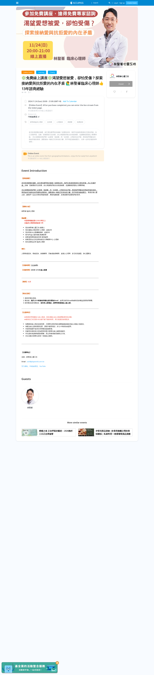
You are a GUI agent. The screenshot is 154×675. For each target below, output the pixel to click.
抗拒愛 (49, 122)
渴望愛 (70, 122)
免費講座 (80, 122)
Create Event (132, 3)
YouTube (42, 366)
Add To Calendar (70, 101)
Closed (120, 84)
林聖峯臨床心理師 (36, 122)
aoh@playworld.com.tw (35, 361)
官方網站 (25, 366)
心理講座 (60, 122)
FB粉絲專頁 (32, 116)
